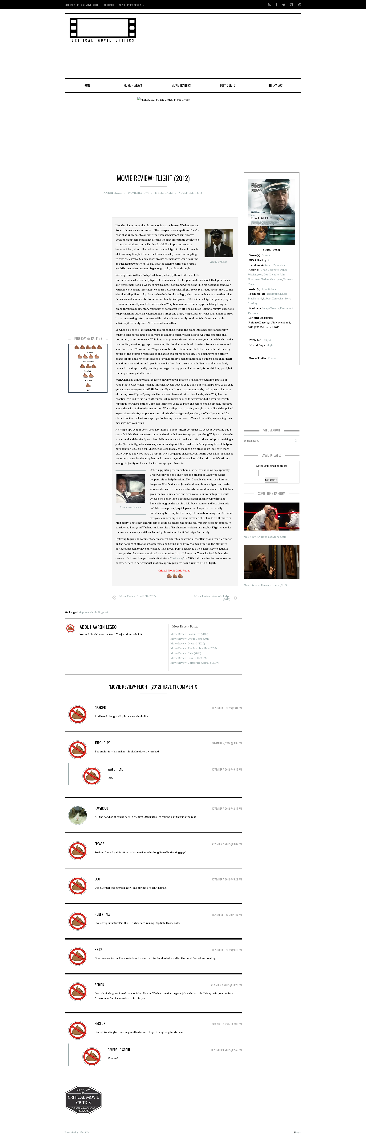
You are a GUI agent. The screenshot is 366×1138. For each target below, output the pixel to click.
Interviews (275, 85)
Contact (109, 5)
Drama (266, 255)
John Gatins (269, 289)
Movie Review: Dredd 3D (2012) (137, 596)
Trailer (272, 358)
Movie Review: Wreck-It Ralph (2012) (212, 597)
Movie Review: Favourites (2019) (189, 634)
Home (86, 85)
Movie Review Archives (131, 5)
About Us (84, 1132)
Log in (298, 1132)
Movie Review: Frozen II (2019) (188, 658)
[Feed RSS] (269, 4)
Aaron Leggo (113, 192)
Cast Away (177, 558)
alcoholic (95, 612)
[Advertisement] (223, 46)
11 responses (164, 192)
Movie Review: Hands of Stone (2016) (265, 537)
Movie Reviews (133, 85)
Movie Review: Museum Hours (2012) (265, 585)
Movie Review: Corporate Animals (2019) (194, 662)
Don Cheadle (271, 274)
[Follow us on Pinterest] (298, 4)
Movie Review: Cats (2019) (185, 653)
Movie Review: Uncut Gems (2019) (190, 638)
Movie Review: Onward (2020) (187, 643)
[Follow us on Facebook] (276, 4)
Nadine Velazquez (271, 279)
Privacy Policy (71, 1132)
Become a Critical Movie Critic (82, 5)
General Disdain (119, 1049)
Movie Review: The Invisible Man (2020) (193, 648)
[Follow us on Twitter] (284, 4)
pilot (105, 612)
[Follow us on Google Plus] (292, 4)
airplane (84, 612)
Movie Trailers (181, 85)
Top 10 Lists (227, 85)
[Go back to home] (103, 29)
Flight (267, 340)
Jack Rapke (272, 293)
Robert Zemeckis (274, 265)
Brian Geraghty (270, 269)
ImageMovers (270, 308)
